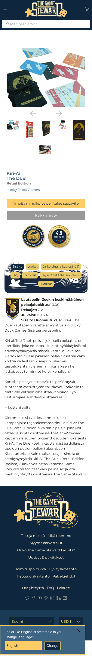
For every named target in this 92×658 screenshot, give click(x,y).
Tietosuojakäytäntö (33, 576)
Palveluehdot (64, 576)
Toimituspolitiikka (30, 569)
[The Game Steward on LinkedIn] (58, 599)
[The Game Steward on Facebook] (33, 599)
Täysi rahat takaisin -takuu (60, 275)
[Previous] (33, 113)
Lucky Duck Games (23, 190)
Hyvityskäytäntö (63, 569)
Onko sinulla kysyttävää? (61, 266)
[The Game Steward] (46, 9)
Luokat (32, 266)
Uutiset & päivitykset (46, 557)
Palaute (63, 588)
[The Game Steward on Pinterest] (46, 599)
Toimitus (29, 275)
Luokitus (46, 284)
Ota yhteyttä (33, 588)
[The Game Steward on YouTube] (40, 599)
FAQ (15, 275)
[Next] (58, 113)
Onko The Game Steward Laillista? (46, 550)
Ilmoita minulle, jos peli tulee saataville (46, 203)
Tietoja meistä (33, 536)
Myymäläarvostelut (46, 543)
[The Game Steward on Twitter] (27, 599)
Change (52, 646)
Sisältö (17, 266)
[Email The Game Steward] (65, 599)
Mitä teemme (59, 536)
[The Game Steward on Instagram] (52, 599)
